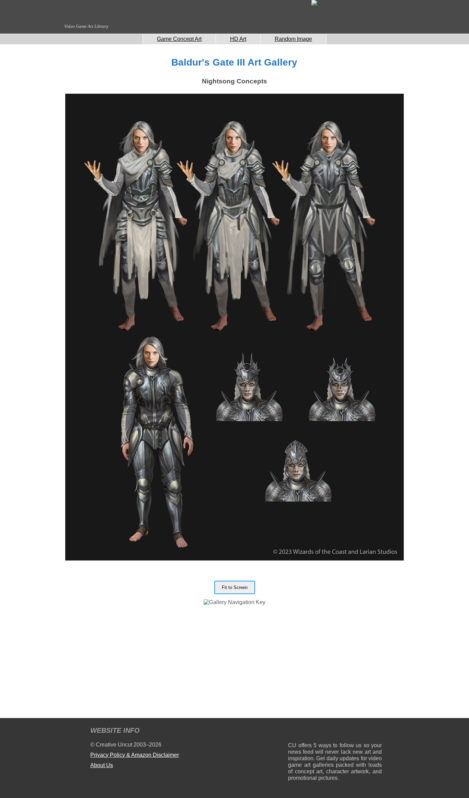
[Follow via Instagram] (314, 732)
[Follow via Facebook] (335, 732)
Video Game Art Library (86, 26)
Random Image (293, 39)
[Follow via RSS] (293, 732)
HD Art (238, 39)
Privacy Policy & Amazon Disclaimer (134, 755)
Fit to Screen (235, 587)
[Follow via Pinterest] (377, 732)
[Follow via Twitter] (356, 732)
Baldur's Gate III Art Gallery (234, 62)
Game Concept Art (179, 39)
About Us (101, 765)
